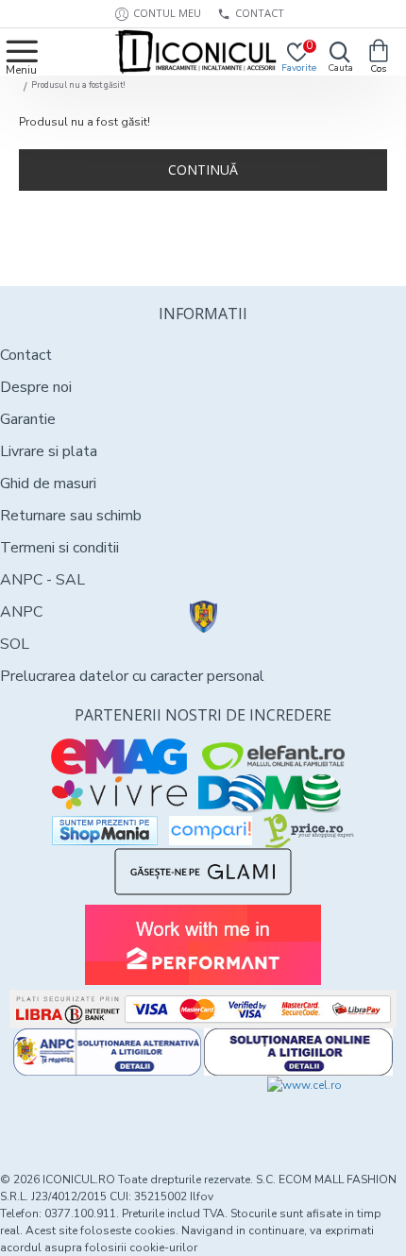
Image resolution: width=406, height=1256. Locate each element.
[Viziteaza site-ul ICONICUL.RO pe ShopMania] (105, 830)
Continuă (203, 169)
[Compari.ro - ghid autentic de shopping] (101, 1111)
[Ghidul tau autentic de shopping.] (210, 830)
